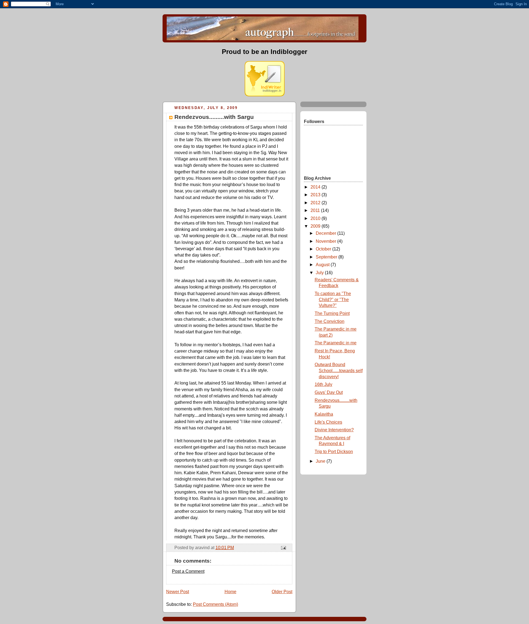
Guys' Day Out (329, 392)
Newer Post (177, 591)
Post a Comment (188, 571)
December (326, 233)
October (324, 249)
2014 (316, 187)
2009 (316, 226)
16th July (323, 384)
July (320, 272)
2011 (316, 210)
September (327, 257)
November (326, 241)
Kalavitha (324, 414)
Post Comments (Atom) (215, 604)
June (321, 461)
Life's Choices (328, 422)
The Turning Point (332, 313)
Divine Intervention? (334, 429)
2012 (316, 202)
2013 (316, 194)
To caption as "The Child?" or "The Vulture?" (333, 299)
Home (230, 591)
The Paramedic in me (336, 342)
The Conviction (329, 321)
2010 (316, 218)
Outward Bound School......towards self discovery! (339, 370)
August (323, 264)
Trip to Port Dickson (334, 451)
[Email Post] (283, 547)
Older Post (282, 591)
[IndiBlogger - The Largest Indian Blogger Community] (265, 94)
